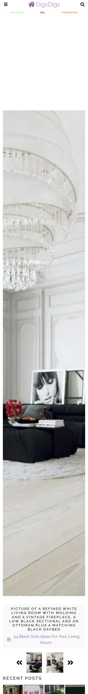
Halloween (17, 12)
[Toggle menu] (6, 5)
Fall (42, 12)
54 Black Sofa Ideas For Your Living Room (46, 639)
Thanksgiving (69, 12)
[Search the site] (82, 5)
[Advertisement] (44, 61)
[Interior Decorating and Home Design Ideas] (44, 6)
